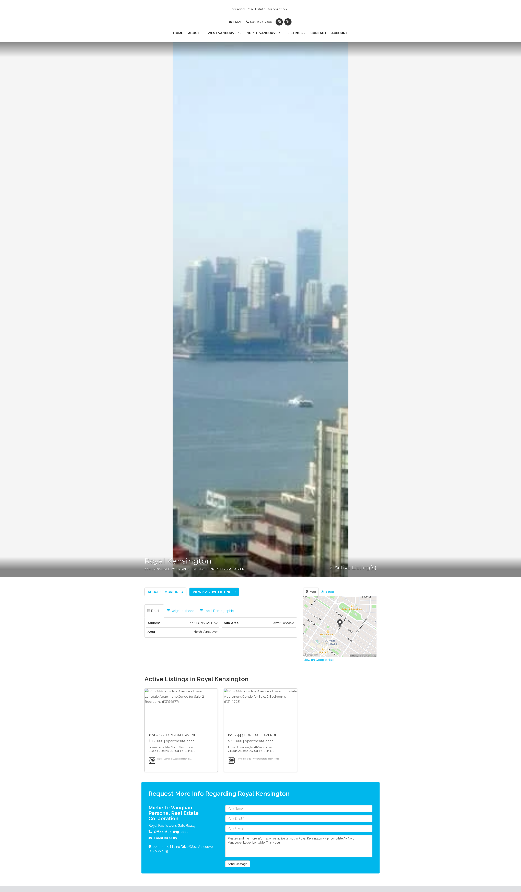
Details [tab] (155, 611)
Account (339, 33)
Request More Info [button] (165, 592)
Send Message (237, 864)
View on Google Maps (319, 660)
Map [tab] (312, 592)
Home (178, 33)
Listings (295, 33)
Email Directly (165, 838)
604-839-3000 (260, 22)
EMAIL (237, 22)
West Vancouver (224, 33)
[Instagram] (279, 22)
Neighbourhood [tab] (182, 611)
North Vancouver (263, 33)
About (194, 33)
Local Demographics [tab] (219, 611)
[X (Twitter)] (288, 22)
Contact (318, 33)
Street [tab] (330, 592)
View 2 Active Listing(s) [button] (214, 592)
